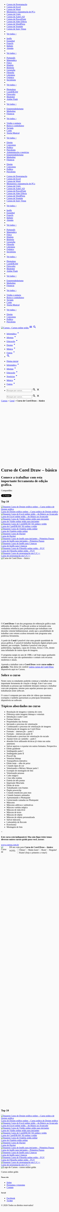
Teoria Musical (13, 133)
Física (9, 63)
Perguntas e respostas (16, 1185)
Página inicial (12, 361)
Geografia (11, 70)
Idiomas (12, 337)
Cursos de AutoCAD (16, 17)
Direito (10, 142)
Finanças (10, 113)
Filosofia (10, 72)
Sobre (9, 1182)
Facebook (11, 1198)
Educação (12, 341)
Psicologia (11, 150)
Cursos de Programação (17, 4)
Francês (10, 43)
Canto (9, 130)
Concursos (11, 145)
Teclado (10, 128)
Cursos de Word (14, 9)
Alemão (10, 48)
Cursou (4, 401)
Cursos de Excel (14, 7)
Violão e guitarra (14, 123)
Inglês (9, 38)
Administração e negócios (18, 152)
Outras (11, 353)
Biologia (10, 67)
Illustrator (11, 97)
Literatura (11, 75)
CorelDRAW (12, 92)
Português (11, 58)
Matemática (12, 60)
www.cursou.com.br (10, 845)
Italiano (10, 46)
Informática (13, 334)
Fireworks (11, 94)
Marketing (11, 111)
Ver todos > (12, 34)
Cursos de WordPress (16, 24)
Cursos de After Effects (17, 21)
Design (11, 345)
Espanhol (11, 41)
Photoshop (11, 89)
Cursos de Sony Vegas (16, 29)
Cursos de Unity (14, 14)
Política (10, 147)
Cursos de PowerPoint (16, 19)
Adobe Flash (12, 99)
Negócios (12, 376)
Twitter (10, 1200)
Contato (10, 1187)
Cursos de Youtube (15, 26)
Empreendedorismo (15, 109)
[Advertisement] (29, 432)
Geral (12, 401)
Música (11, 349)
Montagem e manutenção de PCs (21, 12)
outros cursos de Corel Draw (41, 667)
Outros (11, 384)
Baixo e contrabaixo (15, 125)
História (10, 65)
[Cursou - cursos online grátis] (15, 328)
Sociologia (11, 80)
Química (10, 77)
